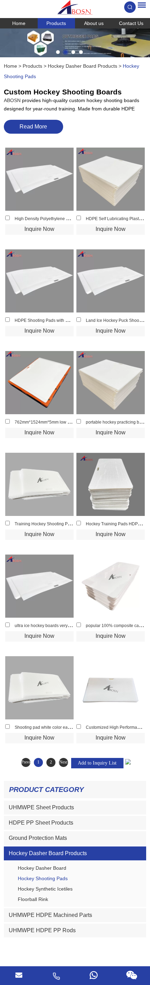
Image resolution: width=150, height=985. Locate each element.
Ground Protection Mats (38, 838)
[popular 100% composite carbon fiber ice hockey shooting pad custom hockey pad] (110, 586)
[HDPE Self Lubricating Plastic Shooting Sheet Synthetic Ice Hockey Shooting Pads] (110, 179)
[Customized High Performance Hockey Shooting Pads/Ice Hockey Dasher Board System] (110, 687)
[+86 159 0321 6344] (94, 975)
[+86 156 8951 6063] (56, 975)
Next (63, 762)
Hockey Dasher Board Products (82, 66)
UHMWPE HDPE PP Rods (42, 930)
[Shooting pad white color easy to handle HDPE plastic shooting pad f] (39, 687)
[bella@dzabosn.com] (19, 975)
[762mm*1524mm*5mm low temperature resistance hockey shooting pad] (39, 382)
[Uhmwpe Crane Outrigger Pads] (75, 42)
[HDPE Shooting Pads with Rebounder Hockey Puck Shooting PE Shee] (39, 280)
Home (18, 23)
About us (94, 23)
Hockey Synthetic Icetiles (45, 889)
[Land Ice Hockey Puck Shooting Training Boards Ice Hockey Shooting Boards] (110, 280)
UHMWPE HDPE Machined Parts (50, 915)
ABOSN (13, 100)
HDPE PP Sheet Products (41, 823)
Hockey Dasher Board (42, 868)
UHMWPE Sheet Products (41, 807)
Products (56, 23)
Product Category (46, 789)
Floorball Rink (33, 899)
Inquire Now (39, 229)
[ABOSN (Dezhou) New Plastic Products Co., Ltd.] (75, 7)
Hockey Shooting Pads (43, 878)
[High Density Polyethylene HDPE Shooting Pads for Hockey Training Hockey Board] (39, 179)
